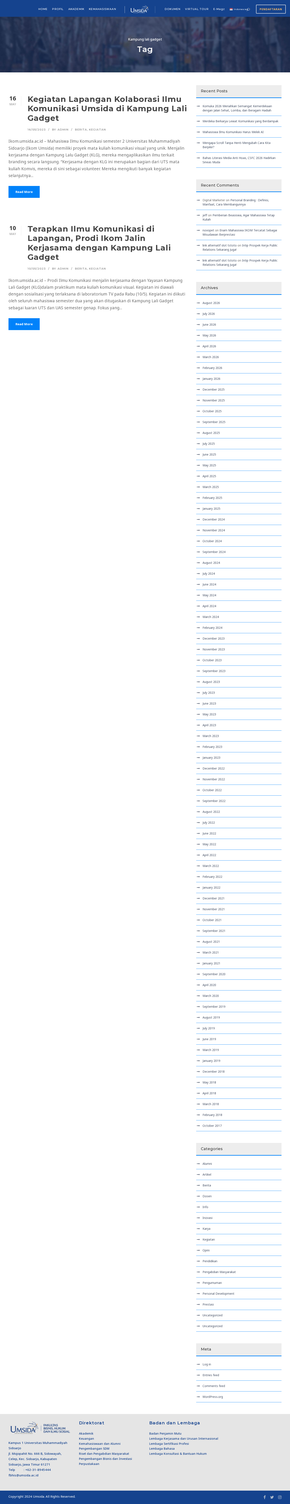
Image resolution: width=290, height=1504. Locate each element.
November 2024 (214, 530)
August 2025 (211, 433)
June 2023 (209, 703)
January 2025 (211, 508)
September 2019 (214, 1007)
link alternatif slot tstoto (220, 245)
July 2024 (209, 573)
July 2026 (209, 314)
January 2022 (211, 887)
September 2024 (214, 552)
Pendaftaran (271, 9)
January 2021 (211, 963)
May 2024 (209, 595)
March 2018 (211, 1104)
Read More (24, 192)
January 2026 (211, 379)
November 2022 (214, 779)
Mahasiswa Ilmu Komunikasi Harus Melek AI (233, 132)
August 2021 (211, 942)
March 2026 (211, 357)
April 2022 (209, 855)
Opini (206, 1250)
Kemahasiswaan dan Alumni (100, 1444)
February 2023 (212, 747)
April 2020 (209, 985)
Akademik (86, 1433)
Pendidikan (210, 1261)
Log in (207, 1364)
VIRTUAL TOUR (196, 9)
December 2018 (214, 1071)
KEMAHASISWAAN (102, 9)
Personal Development (218, 1294)
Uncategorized (212, 1315)
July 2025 (209, 444)
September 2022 (214, 801)
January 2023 (211, 758)
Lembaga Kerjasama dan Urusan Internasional (183, 1438)
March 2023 (211, 736)
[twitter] (272, 1497)
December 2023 (214, 638)
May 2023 (209, 714)
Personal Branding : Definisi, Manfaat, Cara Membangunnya (236, 202)
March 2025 (211, 487)
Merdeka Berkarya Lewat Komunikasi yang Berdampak (240, 121)
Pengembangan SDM (94, 1448)
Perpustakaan (89, 1464)
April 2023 (209, 725)
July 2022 (209, 822)
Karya (206, 1229)
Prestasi (208, 1304)
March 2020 (211, 996)
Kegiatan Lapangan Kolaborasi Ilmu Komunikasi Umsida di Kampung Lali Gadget (107, 108)
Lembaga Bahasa (162, 1448)
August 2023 (211, 682)
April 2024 (209, 606)
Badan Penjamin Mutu (165, 1433)
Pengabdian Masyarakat (219, 1272)
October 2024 (212, 541)
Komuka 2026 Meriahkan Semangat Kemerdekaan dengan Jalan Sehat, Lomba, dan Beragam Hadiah (237, 108)
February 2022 (212, 877)
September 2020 (214, 974)
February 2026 (212, 368)
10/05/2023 (37, 268)
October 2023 (212, 660)
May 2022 (209, 844)
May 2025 (209, 465)
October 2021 (212, 920)
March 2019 (211, 1050)
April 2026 (209, 346)
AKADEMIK (76, 9)
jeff (205, 215)
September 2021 (214, 931)
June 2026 (209, 324)
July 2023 (209, 693)
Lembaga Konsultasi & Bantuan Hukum (178, 1454)
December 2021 (214, 898)
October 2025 (212, 411)
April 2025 (209, 476)
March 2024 (211, 617)
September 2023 (214, 671)
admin (63, 129)
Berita (81, 129)
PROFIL (57, 9)
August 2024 (211, 563)
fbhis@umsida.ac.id (23, 1475)
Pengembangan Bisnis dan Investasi (105, 1459)
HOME (43, 9)
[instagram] (280, 1497)
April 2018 (209, 1093)
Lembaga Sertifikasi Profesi (169, 1444)
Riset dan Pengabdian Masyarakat (104, 1454)
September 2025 (214, 422)
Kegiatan (97, 129)
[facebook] (264, 1497)
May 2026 (209, 335)
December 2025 (214, 389)
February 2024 (212, 628)
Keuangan (86, 1438)
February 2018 (212, 1115)
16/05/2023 (37, 129)
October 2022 (212, 790)
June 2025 (209, 454)
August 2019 (211, 1017)
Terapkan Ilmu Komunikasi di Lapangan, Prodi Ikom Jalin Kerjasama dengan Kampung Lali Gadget (99, 243)
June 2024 (209, 584)
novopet (208, 230)
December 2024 (214, 519)
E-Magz (219, 9)
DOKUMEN (172, 9)
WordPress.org (213, 1397)
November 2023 (214, 649)
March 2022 (211, 866)
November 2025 (214, 400)
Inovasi (208, 1218)
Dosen (207, 1196)
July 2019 (209, 1028)
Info (205, 1207)
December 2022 (214, 768)
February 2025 (212, 498)
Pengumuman (212, 1283)
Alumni (207, 1164)
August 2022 (211, 812)
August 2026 (211, 303)
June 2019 (209, 1039)
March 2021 (211, 952)
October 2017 (212, 1126)
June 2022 (209, 833)
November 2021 (214, 909)
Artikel (207, 1174)
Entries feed (211, 1375)
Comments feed (214, 1386)
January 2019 (211, 1061)
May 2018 (209, 1082)
